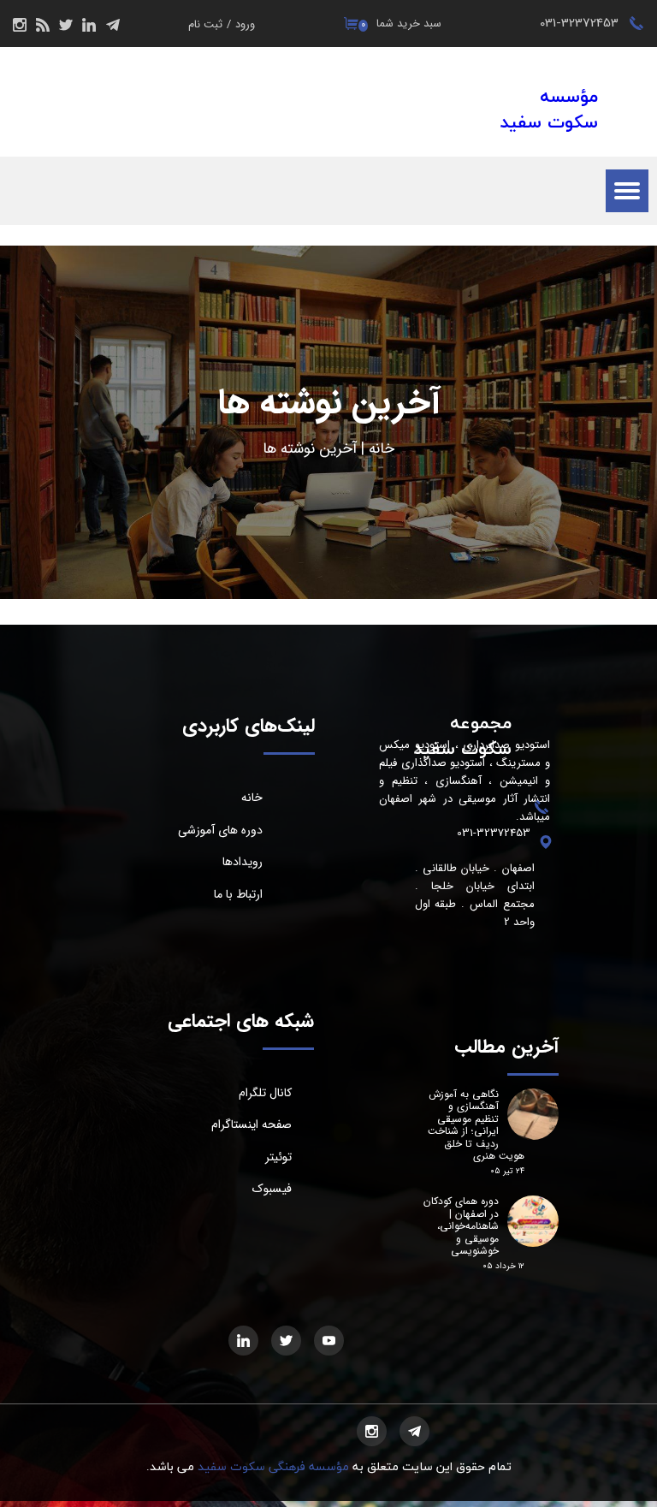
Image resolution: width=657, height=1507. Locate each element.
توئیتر (278, 1157)
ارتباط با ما (238, 894)
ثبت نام (205, 24)
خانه (381, 448)
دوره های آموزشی (220, 830)
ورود (245, 24)
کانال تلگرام (265, 1092)
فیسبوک (272, 1188)
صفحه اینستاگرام (251, 1124)
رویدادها (242, 861)
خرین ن (331, 448)
